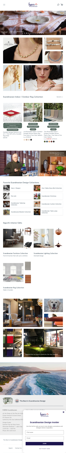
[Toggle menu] (4, 5)
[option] (33, 22)
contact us (18, 448)
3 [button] (26, 33)
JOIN (44, 443)
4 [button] (28, 33)
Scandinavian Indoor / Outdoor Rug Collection (23, 97)
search (11, 448)
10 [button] (41, 33)
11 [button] (43, 33)
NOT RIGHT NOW (44, 448)
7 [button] (37, 174)
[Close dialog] (63, 412)
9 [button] (39, 33)
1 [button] (22, 33)
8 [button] (37, 33)
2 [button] (24, 33)
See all (59, 97)
